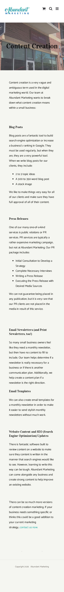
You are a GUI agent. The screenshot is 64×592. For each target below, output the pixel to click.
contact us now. (29, 527)
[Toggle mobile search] (50, 8)
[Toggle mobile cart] (44, 8)
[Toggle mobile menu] (57, 8)
